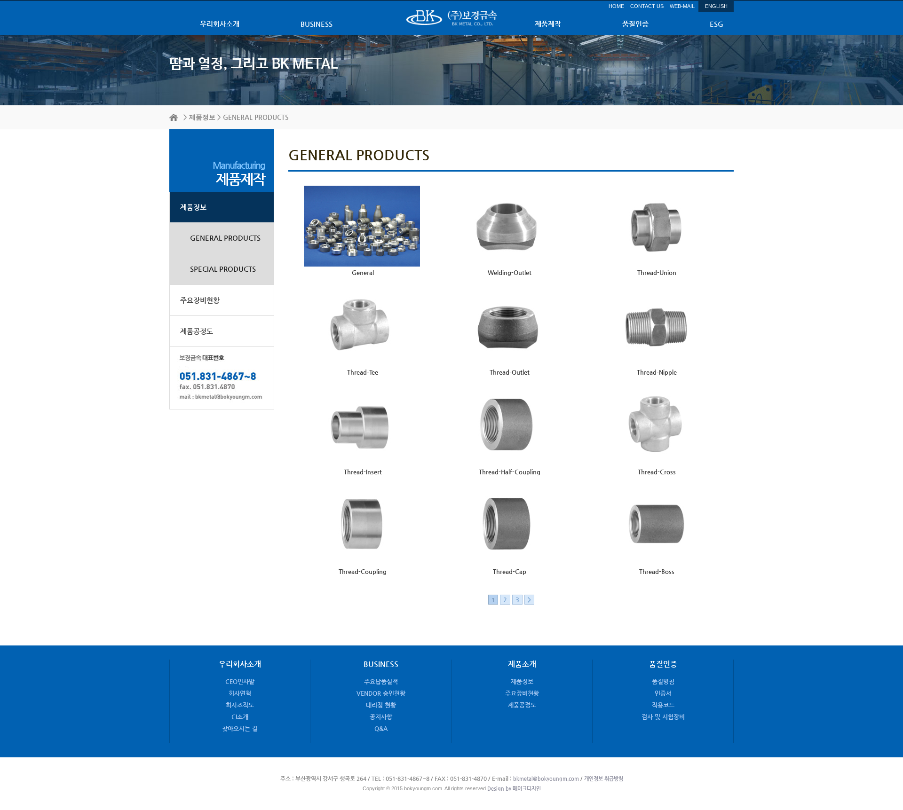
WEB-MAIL (682, 6)
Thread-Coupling (363, 571)
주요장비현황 (200, 300)
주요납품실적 (381, 681)
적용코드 (663, 704)
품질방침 (663, 681)
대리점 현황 (381, 704)
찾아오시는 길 (240, 728)
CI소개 (239, 716)
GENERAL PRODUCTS (225, 238)
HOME (616, 6)
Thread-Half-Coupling (509, 471)
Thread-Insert (363, 471)
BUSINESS (317, 24)
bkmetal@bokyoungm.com (546, 779)
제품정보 (202, 117)
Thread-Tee (362, 372)
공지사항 (381, 716)
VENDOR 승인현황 (380, 693)
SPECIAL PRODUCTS (223, 269)
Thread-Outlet (510, 372)
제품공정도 (196, 331)
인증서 (663, 693)
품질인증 (635, 24)
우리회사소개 (219, 24)
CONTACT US (647, 6)
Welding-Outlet (509, 272)
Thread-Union (656, 272)
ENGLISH (716, 6)
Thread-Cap (509, 571)
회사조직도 (240, 704)
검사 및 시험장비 (663, 716)
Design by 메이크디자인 (513, 789)
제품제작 (548, 24)
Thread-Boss (656, 571)
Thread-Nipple (657, 372)
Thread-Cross (657, 471)
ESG (716, 24)
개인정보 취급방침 (603, 779)
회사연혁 (240, 693)
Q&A (381, 728)
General (363, 272)
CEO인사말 (239, 681)
